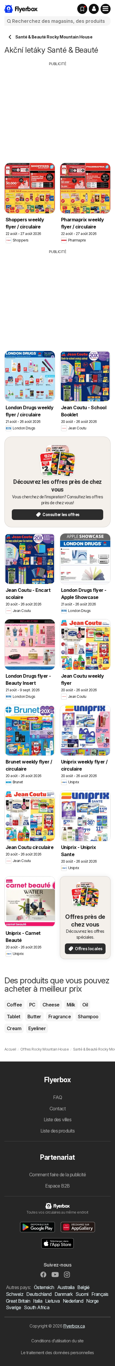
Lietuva (52, 1301)
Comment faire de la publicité (57, 1174)
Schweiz (14, 1294)
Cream (14, 1028)
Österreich (44, 1287)
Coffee (14, 1005)
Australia (65, 1287)
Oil (85, 1005)
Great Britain (18, 1301)
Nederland (73, 1301)
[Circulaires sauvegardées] (82, 9)
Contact (57, 1109)
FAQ (57, 1097)
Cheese (51, 1005)
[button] (94, 9)
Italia (37, 1301)
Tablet (13, 1016)
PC (32, 1005)
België (83, 1287)
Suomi (81, 1294)
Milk (71, 1005)
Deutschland (38, 1294)
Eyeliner (37, 1028)
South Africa (36, 1307)
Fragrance (59, 1016)
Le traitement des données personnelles (57, 1352)
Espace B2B (57, 1186)
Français (100, 1294)
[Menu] (106, 9)
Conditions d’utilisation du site (57, 1340)
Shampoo (88, 1016)
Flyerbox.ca (74, 1325)
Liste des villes (58, 1119)
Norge (92, 1301)
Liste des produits (57, 1131)
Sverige (13, 1307)
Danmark (64, 1294)
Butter (34, 1016)
